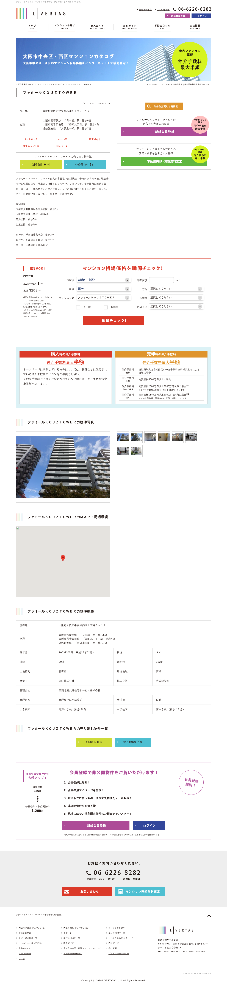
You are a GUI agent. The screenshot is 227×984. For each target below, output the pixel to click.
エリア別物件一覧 (117, 933)
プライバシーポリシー (119, 953)
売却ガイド (114, 943)
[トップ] (32, 28)
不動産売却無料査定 (72, 953)
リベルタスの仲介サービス (121, 938)
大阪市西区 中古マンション (76, 928)
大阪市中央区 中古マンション (28, 84)
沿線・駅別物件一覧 (28, 938)
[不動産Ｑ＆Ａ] (162, 28)
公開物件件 (41, 164)
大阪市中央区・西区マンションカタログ (82, 948)
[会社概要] (194, 28)
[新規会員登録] (177, 15)
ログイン (67, 933)
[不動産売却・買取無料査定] (164, 161)
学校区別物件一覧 (71, 938)
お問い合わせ (163, 10)
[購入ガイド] (97, 28)
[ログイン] (201, 15)
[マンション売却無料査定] (140, 891)
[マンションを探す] (64, 28)
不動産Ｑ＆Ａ (25, 948)
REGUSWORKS (204, 973)
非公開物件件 (85, 164)
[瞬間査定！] (113, 320)
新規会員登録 (25, 933)
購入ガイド (68, 943)
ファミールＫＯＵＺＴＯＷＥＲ (78, 84)
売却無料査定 (145, 10)
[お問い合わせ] (87, 891)
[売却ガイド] (130, 28)
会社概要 (113, 948)
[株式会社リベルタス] (41, 16)
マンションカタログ (53, 84)
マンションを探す (117, 928)
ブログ (22, 959)
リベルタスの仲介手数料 (30, 943)
